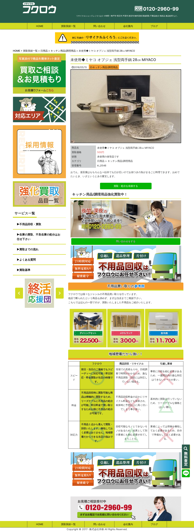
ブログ (154, 26)
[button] (39, 293)
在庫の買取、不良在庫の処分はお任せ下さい (38, 237)
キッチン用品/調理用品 (105, 67)
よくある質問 (27, 259)
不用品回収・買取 (30, 224)
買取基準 (24, 269)
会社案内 (128, 26)
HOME (39, 26)
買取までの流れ (28, 249)
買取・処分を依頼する (126, 185)
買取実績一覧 (68, 26)
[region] (39, 293)
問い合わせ (99, 26)
